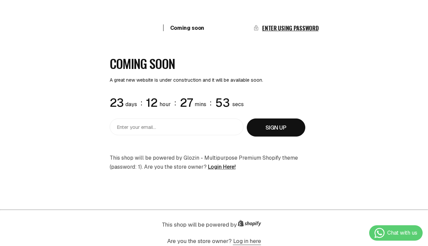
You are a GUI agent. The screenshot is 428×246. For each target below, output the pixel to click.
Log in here (247, 241)
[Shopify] (251, 225)
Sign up (276, 127)
